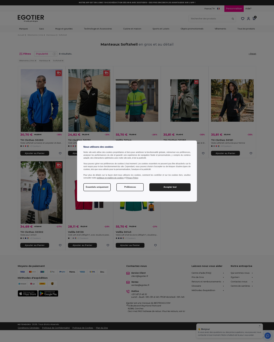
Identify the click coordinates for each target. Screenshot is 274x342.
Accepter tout (169, 187)
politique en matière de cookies (110, 178)
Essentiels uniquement (97, 187)
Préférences (130, 187)
